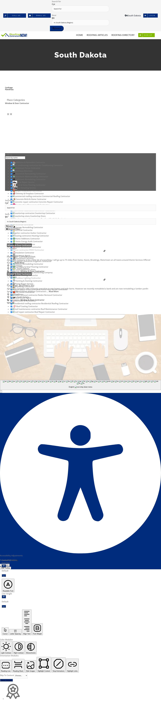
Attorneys (28, 171)
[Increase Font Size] (4, 565)
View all (10, 302)
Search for (56, 1)
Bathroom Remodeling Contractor (30, 179)
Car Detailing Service (26, 188)
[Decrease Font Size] (4, 575)
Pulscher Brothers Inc (21, 285)
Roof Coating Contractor (27, 306)
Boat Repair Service (26, 182)
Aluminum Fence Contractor (27, 168)
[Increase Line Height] (4, 596)
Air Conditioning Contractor (51, 165)
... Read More (18, 262)
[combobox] (80, 385)
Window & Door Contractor (17, 103)
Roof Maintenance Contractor (54, 309)
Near (54, 15)
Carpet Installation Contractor (28, 190)
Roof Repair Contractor (44, 312)
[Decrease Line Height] (4, 606)
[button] (1, 391)
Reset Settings (6, 680)
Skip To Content (7, 675)
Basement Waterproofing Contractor (31, 176)
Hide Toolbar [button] (5, 568)
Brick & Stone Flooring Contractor (30, 185)
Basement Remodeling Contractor (30, 173)
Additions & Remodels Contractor (30, 162)
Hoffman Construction (21, 256)
